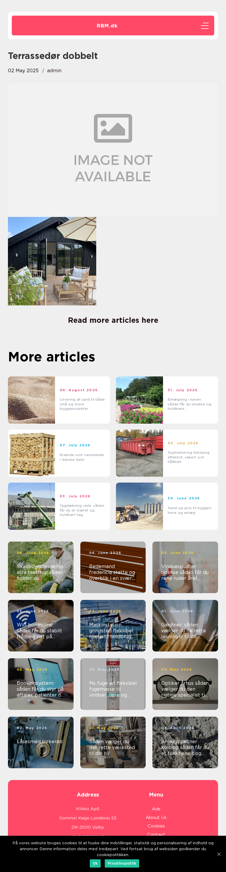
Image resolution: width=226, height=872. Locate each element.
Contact (156, 834)
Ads (156, 809)
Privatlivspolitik (122, 863)
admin (54, 70)
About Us (156, 817)
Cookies (156, 826)
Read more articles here (113, 320)
